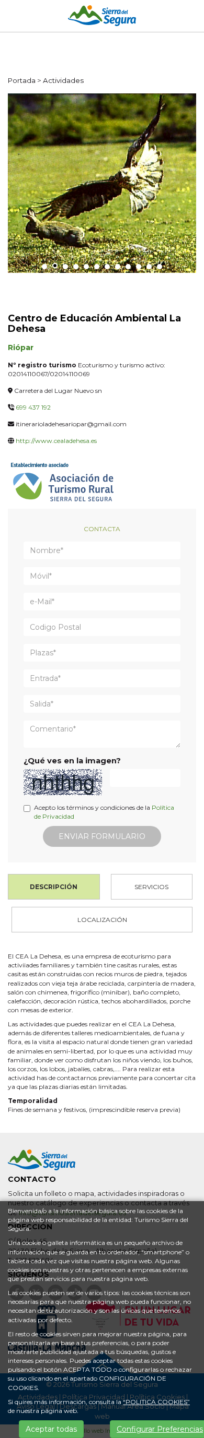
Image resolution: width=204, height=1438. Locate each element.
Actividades (63, 80)
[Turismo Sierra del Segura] (101, 17)
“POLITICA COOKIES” (156, 1402)
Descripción (53, 887)
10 (138, 266)
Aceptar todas (51, 1429)
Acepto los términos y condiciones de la (104, 812)
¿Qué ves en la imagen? (72, 760)
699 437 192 (33, 407)
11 (149, 266)
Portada (22, 80)
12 (159, 266)
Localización (102, 920)
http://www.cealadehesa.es (56, 441)
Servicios (151, 887)
